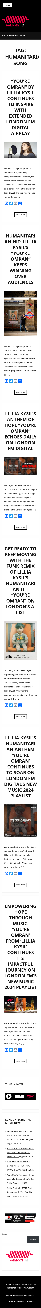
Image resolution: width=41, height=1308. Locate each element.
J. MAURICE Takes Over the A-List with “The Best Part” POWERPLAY (20, 1152)
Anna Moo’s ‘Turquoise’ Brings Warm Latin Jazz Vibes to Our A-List (20, 1179)
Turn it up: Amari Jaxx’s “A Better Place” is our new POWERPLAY (18, 1165)
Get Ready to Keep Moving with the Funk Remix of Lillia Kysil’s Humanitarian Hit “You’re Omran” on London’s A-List (20, 580)
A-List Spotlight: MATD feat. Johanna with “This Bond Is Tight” (20, 1192)
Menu (8, 5)
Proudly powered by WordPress (20, 1296)
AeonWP (30, 1301)
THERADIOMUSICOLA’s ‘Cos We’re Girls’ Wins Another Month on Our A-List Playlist (20, 1135)
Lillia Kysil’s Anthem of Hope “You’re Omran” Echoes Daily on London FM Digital (20, 431)
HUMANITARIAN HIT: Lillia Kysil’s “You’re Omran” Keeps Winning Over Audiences (20, 259)
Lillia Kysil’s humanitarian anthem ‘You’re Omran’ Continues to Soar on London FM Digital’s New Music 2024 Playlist (20, 767)
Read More (21, 215)
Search (5, 1234)
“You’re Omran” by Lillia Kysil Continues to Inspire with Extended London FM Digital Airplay (20, 107)
